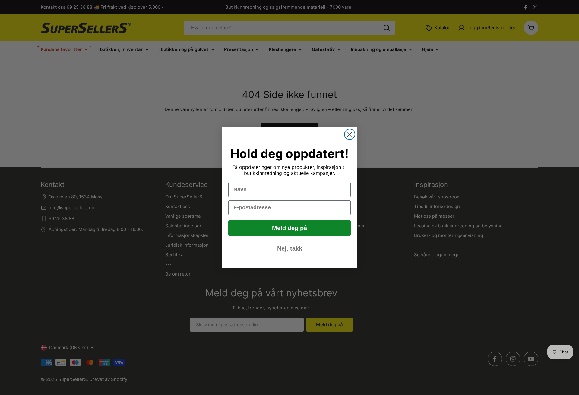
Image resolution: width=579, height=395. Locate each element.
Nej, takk (289, 248)
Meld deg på (289, 228)
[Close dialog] (349, 134)
